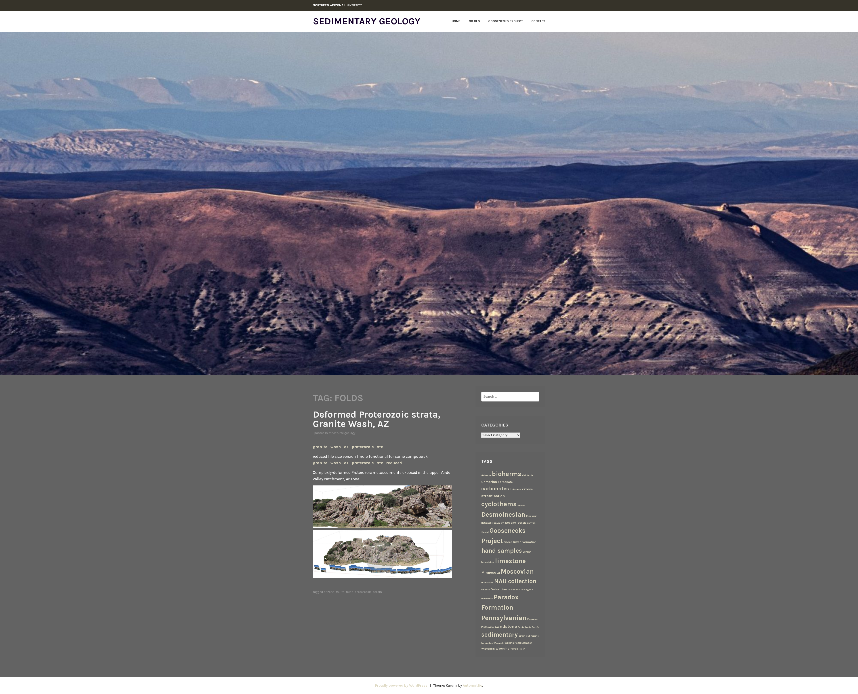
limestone (510, 561)
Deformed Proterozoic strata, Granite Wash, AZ (376, 419)
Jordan (527, 551)
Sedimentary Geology (366, 21)
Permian (532, 619)
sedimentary (499, 634)
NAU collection (515, 581)
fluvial (485, 532)
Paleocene (514, 589)
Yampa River (517, 648)
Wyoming (502, 648)
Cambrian (489, 482)
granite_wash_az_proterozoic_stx (348, 446)
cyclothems (499, 504)
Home (456, 21)
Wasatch (499, 643)
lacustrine (487, 562)
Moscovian (517, 571)
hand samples (501, 550)
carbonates (495, 489)
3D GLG (474, 21)
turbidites (487, 643)
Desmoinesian (503, 514)
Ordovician (499, 589)
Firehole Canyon (526, 522)
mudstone (487, 582)
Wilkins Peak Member (518, 642)
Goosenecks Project (505, 21)
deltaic (521, 505)
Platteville (487, 627)
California (527, 475)
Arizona (329, 592)
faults (340, 592)
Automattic (472, 685)
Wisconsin (488, 648)
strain (377, 592)
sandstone (506, 626)
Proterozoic (363, 592)
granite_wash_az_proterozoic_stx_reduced (357, 462)
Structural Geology (341, 433)
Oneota (485, 589)
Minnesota (490, 572)
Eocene (510, 522)
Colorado (515, 489)
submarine (532, 635)
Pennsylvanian (503, 618)
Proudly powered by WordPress (401, 685)
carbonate (505, 482)
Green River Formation (520, 542)
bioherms (506, 474)
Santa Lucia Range (528, 627)
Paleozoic (487, 598)
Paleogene (527, 589)
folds (349, 592)
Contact (538, 21)
